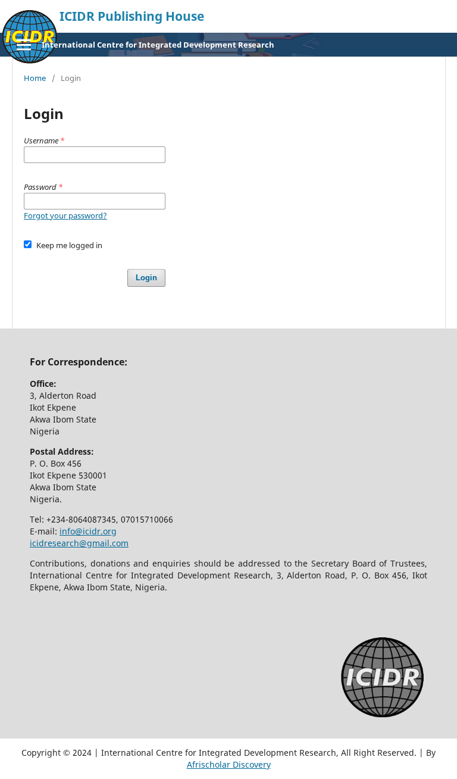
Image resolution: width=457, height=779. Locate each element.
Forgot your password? (65, 215)
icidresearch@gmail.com (79, 543)
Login (146, 277)
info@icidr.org (88, 531)
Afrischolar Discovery (229, 764)
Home (35, 78)
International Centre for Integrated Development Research (158, 44)
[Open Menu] (24, 45)
